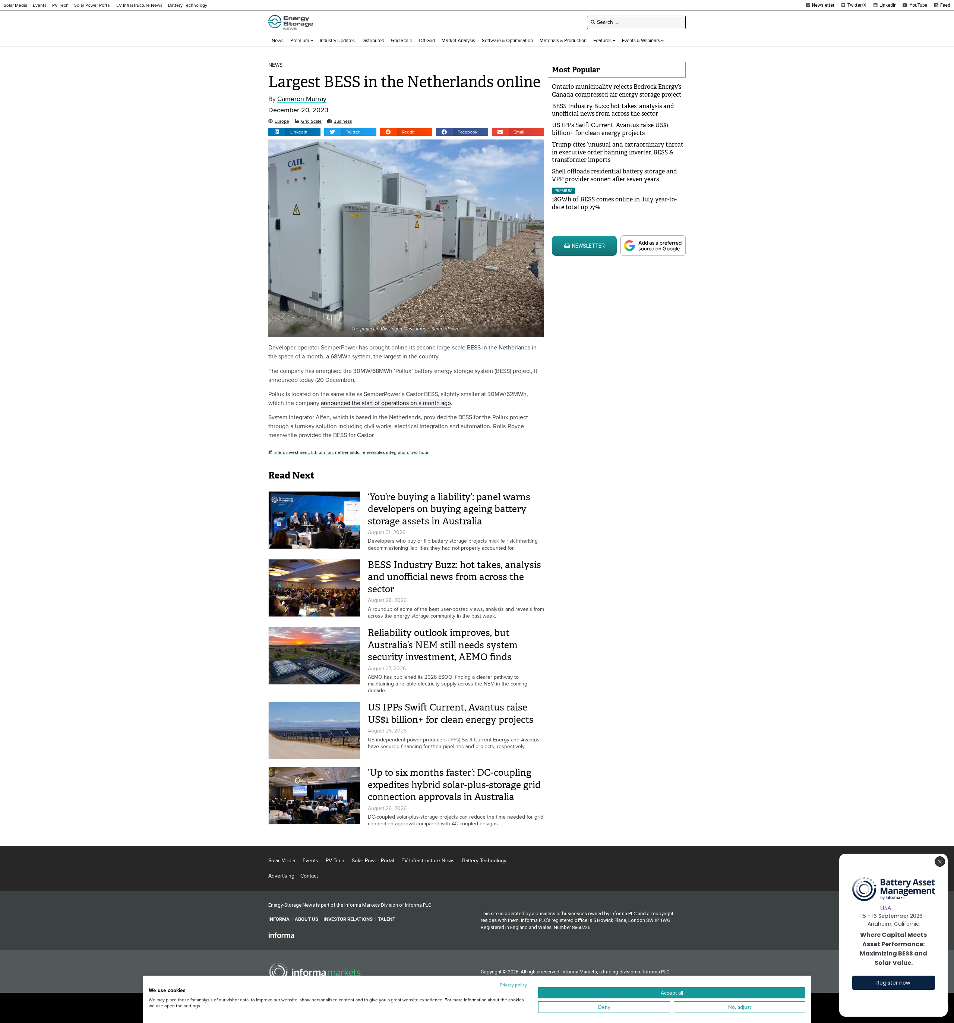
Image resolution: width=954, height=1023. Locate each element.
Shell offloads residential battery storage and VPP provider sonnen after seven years (614, 175)
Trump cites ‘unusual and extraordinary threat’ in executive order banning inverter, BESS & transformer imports (618, 152)
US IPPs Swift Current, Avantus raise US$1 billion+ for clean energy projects (451, 713)
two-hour (419, 452)
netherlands (347, 452)
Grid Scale (311, 121)
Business (343, 121)
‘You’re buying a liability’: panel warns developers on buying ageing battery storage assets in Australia (449, 509)
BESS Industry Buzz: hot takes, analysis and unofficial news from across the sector (454, 577)
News (275, 65)
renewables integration (384, 452)
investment (297, 452)
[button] (294, 132)
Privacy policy (513, 985)
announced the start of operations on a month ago (386, 403)
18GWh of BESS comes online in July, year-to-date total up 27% (614, 203)
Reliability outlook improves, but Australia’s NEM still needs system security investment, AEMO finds (443, 645)
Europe (282, 121)
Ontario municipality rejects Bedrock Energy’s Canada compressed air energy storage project (617, 90)
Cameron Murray (301, 99)
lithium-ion (322, 452)
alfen (279, 452)
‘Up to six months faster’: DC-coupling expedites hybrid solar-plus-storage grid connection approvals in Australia (454, 785)
